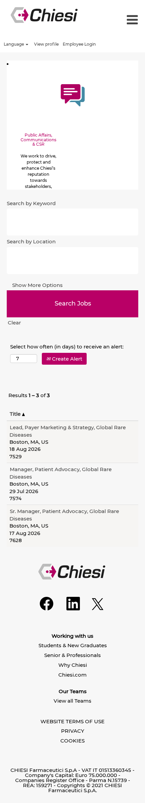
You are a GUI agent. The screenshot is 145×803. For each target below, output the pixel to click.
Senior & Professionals (72, 655)
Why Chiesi (72, 665)
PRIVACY (72, 731)
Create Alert (66, 359)
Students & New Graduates (72, 645)
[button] (127, 20)
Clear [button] (14, 322)
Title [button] (16, 414)
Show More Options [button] (37, 285)
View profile (46, 44)
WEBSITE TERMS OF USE (72, 721)
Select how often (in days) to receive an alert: (66, 346)
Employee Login (79, 44)
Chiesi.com (72, 675)
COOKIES (72, 741)
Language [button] (14, 44)
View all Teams (72, 701)
